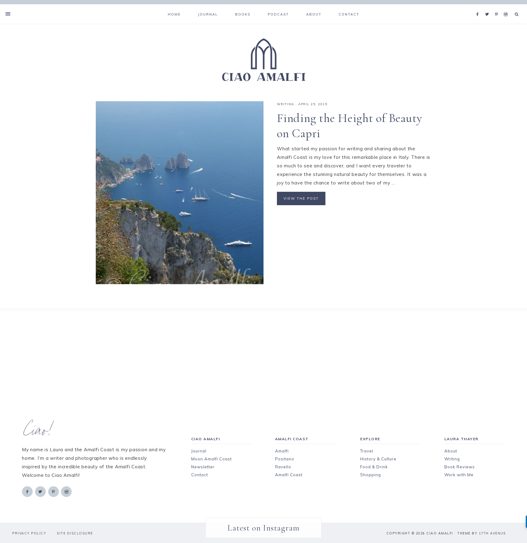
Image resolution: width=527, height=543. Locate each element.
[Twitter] (489, 7)
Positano (284, 458)
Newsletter (203, 466)
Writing (452, 458)
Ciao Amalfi (263, 60)
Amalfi (282, 450)
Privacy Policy (29, 533)
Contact (199, 474)
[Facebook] (479, 7)
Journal (198, 450)
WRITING (285, 104)
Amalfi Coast (289, 474)
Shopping (370, 474)
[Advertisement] (253, 353)
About (450, 450)
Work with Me (459, 474)
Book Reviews (459, 466)
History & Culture (378, 458)
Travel (366, 450)
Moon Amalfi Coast (211, 458)
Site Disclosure (75, 533)
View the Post (301, 198)
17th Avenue (492, 533)
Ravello (283, 466)
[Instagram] (507, 7)
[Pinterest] (498, 7)
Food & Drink (374, 466)
